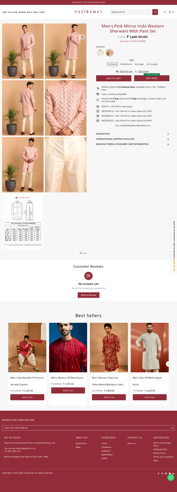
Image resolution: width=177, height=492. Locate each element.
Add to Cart (27, 397)
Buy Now (151, 78)
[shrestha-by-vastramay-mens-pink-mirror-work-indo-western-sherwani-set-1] (109, 53)
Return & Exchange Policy (162, 444)
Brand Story (81, 443)
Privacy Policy (159, 453)
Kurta (104, 443)
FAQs (155, 460)
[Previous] (8, 364)
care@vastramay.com (45, 442)
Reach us (131, 443)
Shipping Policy (160, 449)
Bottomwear (107, 454)
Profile (104, 458)
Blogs (78, 447)
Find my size (126, 71)
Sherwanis (106, 447)
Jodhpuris (106, 451)
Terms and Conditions (163, 456)
